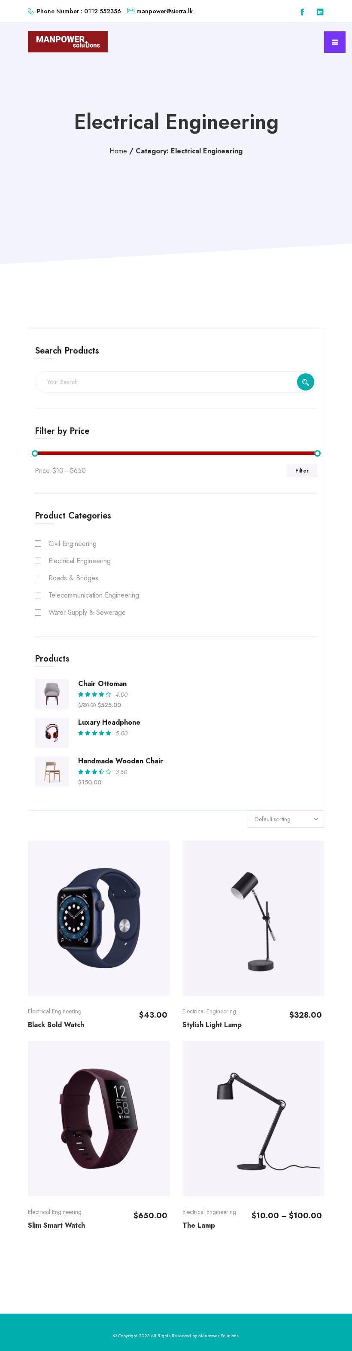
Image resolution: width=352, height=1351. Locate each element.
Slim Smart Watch (56, 1225)
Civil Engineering (73, 544)
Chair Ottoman (102, 683)
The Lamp (198, 1225)
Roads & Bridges (73, 578)
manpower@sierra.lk (165, 11)
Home (118, 151)
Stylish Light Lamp (212, 1025)
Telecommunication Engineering (94, 595)
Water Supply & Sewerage (87, 612)
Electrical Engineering (80, 561)
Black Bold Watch (56, 1025)
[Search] (305, 381)
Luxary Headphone (109, 722)
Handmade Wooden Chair (120, 760)
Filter (302, 471)
